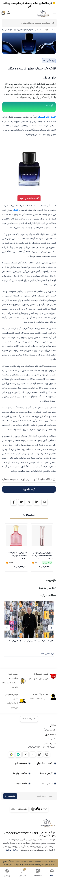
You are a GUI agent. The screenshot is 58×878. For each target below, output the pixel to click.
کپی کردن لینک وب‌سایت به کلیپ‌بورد (29, 49)
